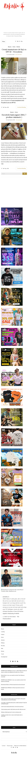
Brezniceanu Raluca (5, 684)
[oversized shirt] (12, 296)
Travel (2, 654)
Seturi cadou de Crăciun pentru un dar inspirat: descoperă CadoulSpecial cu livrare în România (13, 699)
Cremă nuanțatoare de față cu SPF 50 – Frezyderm (14, 50)
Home (14, 46)
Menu (3, 41)
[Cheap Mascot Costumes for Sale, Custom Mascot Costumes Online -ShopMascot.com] (14, 590)
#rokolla (16, 613)
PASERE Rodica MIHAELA (6, 670)
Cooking (3, 631)
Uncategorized (4, 656)
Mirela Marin (3, 675)
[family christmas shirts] (12, 397)
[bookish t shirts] (12, 356)
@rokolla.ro (6, 597)
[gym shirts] (12, 497)
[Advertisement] (14, 21)
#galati (5, 613)
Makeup (3, 642)
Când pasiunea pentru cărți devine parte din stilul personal (13, 709)
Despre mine (10, 745)
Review (18, 46)
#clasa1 (5, 611)
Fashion (2, 634)
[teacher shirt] (12, 316)
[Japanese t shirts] (12, 537)
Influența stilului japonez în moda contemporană (11, 712)
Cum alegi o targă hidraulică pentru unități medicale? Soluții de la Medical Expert (14, 703)
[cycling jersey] (12, 417)
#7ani (15, 611)
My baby (3, 645)
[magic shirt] (12, 216)
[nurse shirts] (12, 477)
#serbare (10, 611)
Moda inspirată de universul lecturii (17, 684)
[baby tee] (12, 377)
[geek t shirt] (12, 236)
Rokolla (14, 753)
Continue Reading (21, 107)
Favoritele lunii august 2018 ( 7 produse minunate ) (14, 116)
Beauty (9, 46)
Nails (2, 648)
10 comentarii (19, 119)
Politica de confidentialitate (20, 745)
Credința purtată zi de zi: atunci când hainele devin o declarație (12, 715)
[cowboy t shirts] (12, 437)
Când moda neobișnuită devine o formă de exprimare (12, 706)
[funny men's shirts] (12, 276)
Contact (4, 745)
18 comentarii (18, 54)
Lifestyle (3, 640)
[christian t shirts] (12, 577)
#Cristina (20, 611)
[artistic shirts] (12, 256)
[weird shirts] (12, 336)
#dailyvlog (10, 613)
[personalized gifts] (12, 557)
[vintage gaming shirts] (12, 517)
